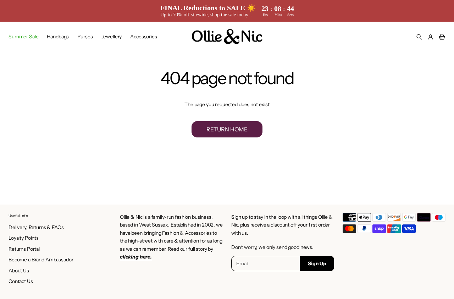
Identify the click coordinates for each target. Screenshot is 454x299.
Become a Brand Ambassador (41, 259)
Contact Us (21, 281)
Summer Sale (23, 36)
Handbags (58, 36)
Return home (227, 129)
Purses (85, 36)
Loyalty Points (24, 238)
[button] (419, 37)
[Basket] (440, 37)
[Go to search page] (419, 37)
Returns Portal (24, 249)
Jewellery (111, 36)
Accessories (143, 36)
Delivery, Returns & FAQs (36, 227)
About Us (19, 270)
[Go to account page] (430, 37)
